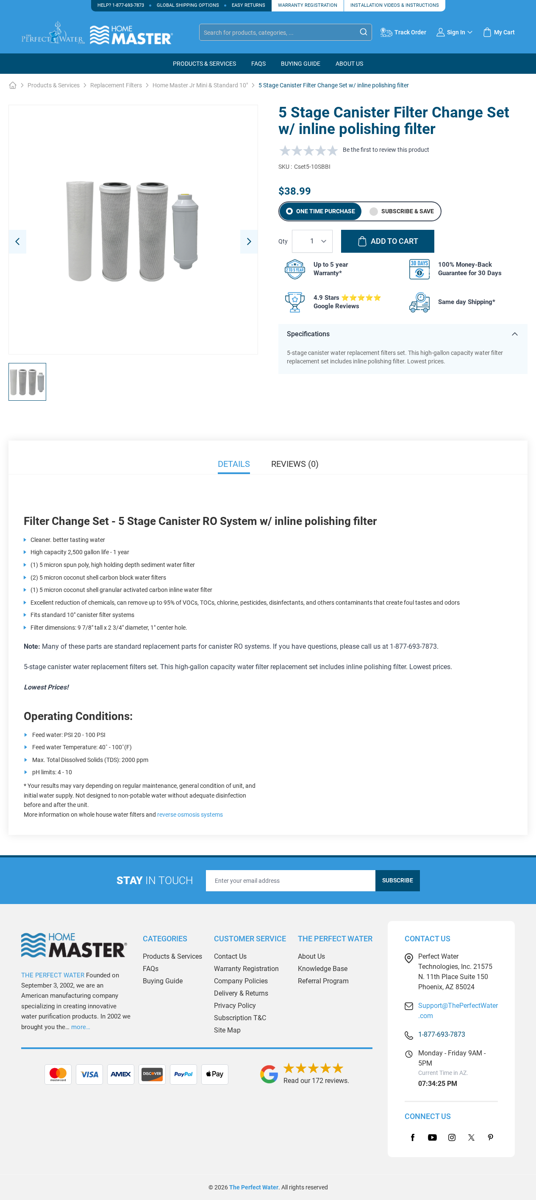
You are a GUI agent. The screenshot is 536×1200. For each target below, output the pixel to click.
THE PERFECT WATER (52, 975)
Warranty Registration (307, 5)
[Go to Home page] (106, 32)
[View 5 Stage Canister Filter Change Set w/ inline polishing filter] (27, 382)
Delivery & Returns (241, 993)
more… (80, 1027)
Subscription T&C (240, 1018)
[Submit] (363, 32)
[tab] (196, 1074)
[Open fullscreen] (133, 229)
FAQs (258, 63)
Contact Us (230, 956)
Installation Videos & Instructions (394, 5)
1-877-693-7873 (128, 5)
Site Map (227, 1030)
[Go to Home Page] (12, 85)
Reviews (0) (295, 464)
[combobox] (285, 32)
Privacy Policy (235, 1006)
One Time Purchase (325, 211)
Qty (283, 241)
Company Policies (241, 981)
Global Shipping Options (188, 5)
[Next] (249, 242)
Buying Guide (163, 981)
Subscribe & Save (407, 211)
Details (234, 464)
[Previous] (17, 242)
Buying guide (300, 63)
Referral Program (323, 981)
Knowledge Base (322, 969)
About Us (349, 63)
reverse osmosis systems (190, 814)
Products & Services (204, 63)
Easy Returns (248, 5)
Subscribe (397, 880)
